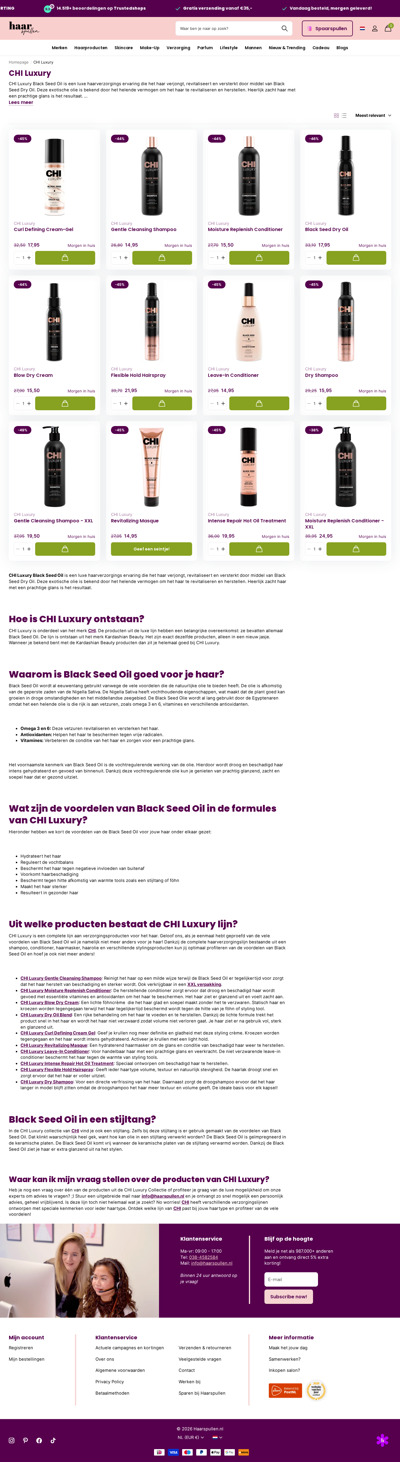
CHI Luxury (24, 223)
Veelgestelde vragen (200, 1359)
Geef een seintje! (152, 549)
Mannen (253, 48)
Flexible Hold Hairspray (138, 375)
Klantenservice (116, 1337)
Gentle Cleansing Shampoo (144, 229)
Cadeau (320, 48)
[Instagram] (11, 1440)
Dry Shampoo (321, 375)
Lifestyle (229, 48)
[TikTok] (53, 1440)
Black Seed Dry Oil (326, 229)
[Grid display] (336, 115)
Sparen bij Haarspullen (202, 1393)
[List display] (344, 115)
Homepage (19, 62)
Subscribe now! (288, 1296)
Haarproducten (90, 48)
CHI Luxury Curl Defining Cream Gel (57, 1033)
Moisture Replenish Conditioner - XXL (344, 524)
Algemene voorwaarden (120, 1370)
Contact (187, 1370)
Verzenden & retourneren (205, 1347)
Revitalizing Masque (135, 521)
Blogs (342, 48)
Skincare (123, 48)
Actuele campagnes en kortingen (129, 1347)
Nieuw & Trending (287, 48)
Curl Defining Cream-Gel (43, 229)
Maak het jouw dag (288, 1347)
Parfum (205, 48)
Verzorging (178, 48)
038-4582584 (203, 1257)
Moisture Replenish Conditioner (245, 229)
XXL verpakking (204, 984)
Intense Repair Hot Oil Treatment (247, 521)
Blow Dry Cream (33, 375)
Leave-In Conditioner (233, 375)
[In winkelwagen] (65, 258)
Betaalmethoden (112, 1393)
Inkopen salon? (284, 1370)
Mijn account (26, 1337)
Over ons (104, 1359)
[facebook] (39, 1440)
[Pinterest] (25, 1440)
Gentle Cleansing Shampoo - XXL (53, 521)
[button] (29, 258)
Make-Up (150, 48)
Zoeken (284, 28)
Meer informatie (291, 1337)
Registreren (21, 1347)
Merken (59, 48)
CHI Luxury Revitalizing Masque (53, 1045)
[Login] (374, 28)
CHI (92, 630)
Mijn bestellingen (27, 1359)
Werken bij (190, 1381)
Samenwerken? (285, 1359)
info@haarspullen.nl (163, 1196)
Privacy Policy (109, 1381)
